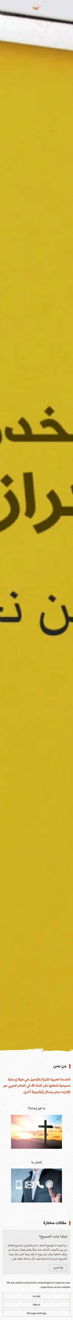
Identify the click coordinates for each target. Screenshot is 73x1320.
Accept (36, 1296)
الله (33, 1085)
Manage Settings (36, 1313)
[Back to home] (36, 7)
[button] (68, 7)
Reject (36, 1305)
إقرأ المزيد (58, 1268)
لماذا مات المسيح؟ (53, 1236)
